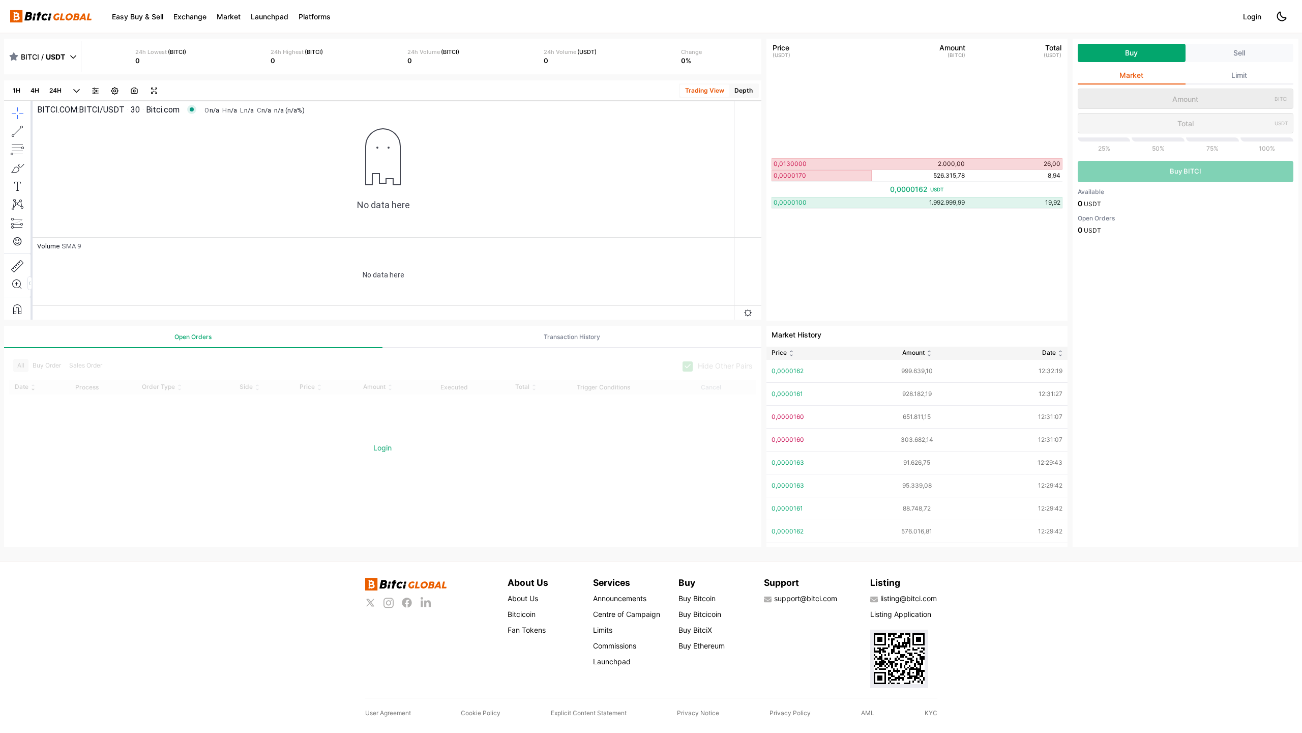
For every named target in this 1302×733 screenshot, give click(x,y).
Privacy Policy (790, 713)
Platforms (315, 16)
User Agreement (388, 713)
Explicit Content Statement (589, 713)
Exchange (189, 16)
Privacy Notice (698, 713)
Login (1252, 16)
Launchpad (269, 16)
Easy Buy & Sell (137, 16)
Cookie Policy (480, 713)
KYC (931, 713)
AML (867, 713)
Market (229, 16)
